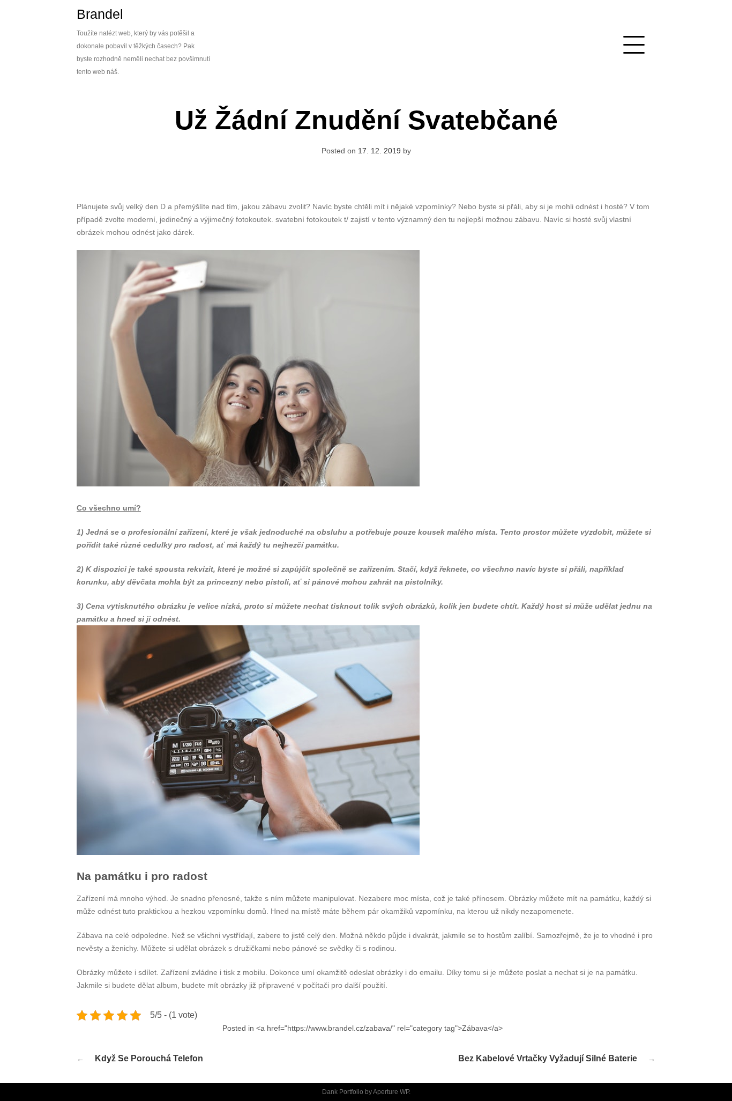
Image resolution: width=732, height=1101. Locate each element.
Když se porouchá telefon (149, 1058)
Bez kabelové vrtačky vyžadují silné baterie (547, 1058)
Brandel (100, 13)
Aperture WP (391, 1092)
